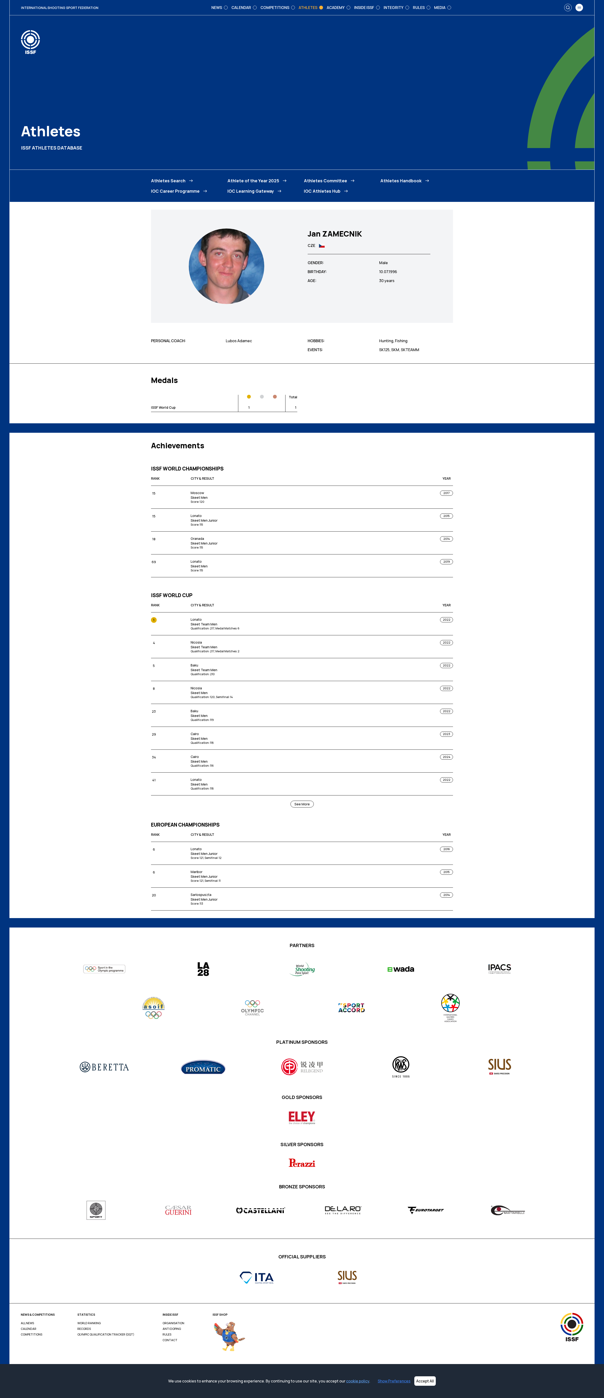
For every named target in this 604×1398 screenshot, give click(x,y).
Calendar (28, 1329)
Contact (170, 1340)
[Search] (568, 7)
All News (27, 1323)
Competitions (31, 1334)
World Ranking (89, 1323)
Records (84, 1329)
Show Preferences (394, 1381)
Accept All (425, 1381)
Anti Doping (172, 1329)
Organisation (173, 1323)
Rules (167, 1334)
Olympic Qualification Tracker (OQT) (105, 1334)
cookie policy (357, 1381)
